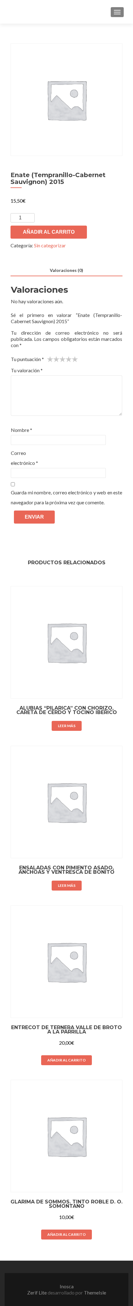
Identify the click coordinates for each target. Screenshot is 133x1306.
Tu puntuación (27, 359)
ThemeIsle (95, 1292)
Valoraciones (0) (66, 270)
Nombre (21, 430)
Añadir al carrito (49, 232)
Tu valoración (27, 370)
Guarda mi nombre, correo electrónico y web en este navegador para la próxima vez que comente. (66, 497)
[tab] (66, 270)
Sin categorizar (50, 245)
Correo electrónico (24, 458)
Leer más (66, 725)
